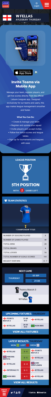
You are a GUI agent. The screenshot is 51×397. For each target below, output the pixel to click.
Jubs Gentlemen (36, 364)
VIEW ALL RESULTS (26, 382)
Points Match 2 (36, 351)
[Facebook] (14, 392)
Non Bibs (39, 325)
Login (36, 6)
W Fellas (39, 319)
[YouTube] (17, 392)
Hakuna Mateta (8, 358)
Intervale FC (13, 370)
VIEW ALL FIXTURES (25, 331)
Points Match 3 (8, 319)
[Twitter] (12, 392)
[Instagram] (19, 392)
